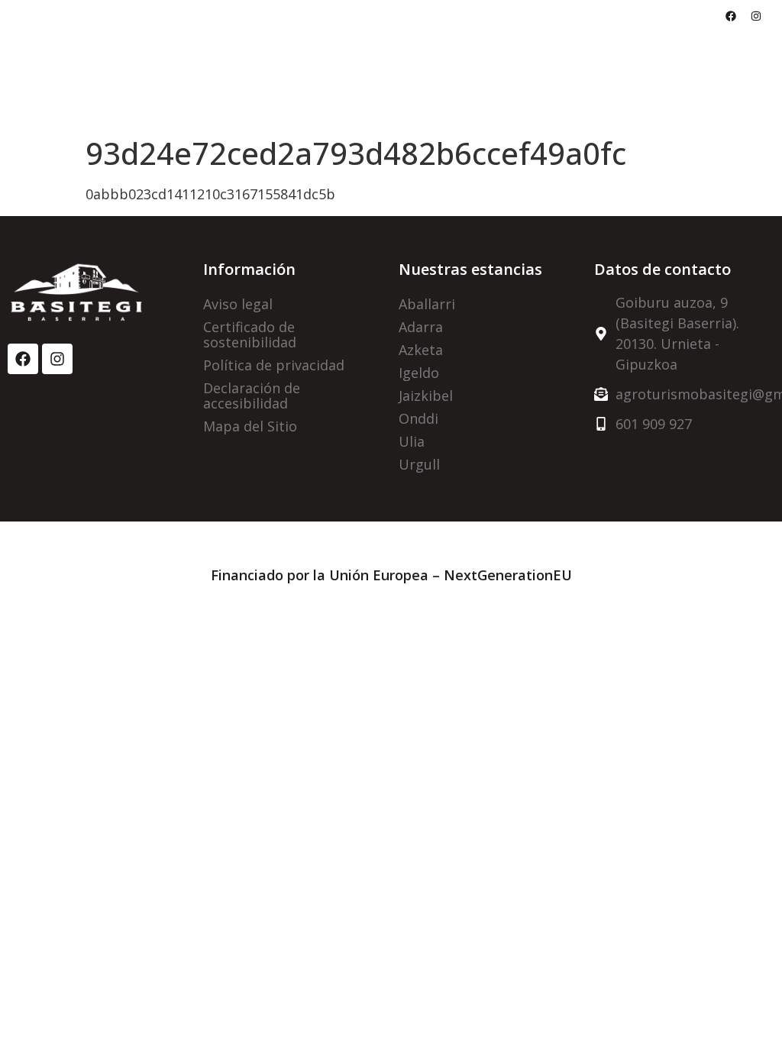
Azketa (421, 350)
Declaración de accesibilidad (251, 395)
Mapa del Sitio (250, 426)
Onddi (418, 418)
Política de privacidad (273, 365)
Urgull (419, 464)
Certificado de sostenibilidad (249, 334)
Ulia (412, 441)
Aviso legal (238, 304)
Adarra (421, 327)
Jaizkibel (426, 395)
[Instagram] (756, 16)
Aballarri (427, 304)
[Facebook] (731, 16)
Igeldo (419, 372)
